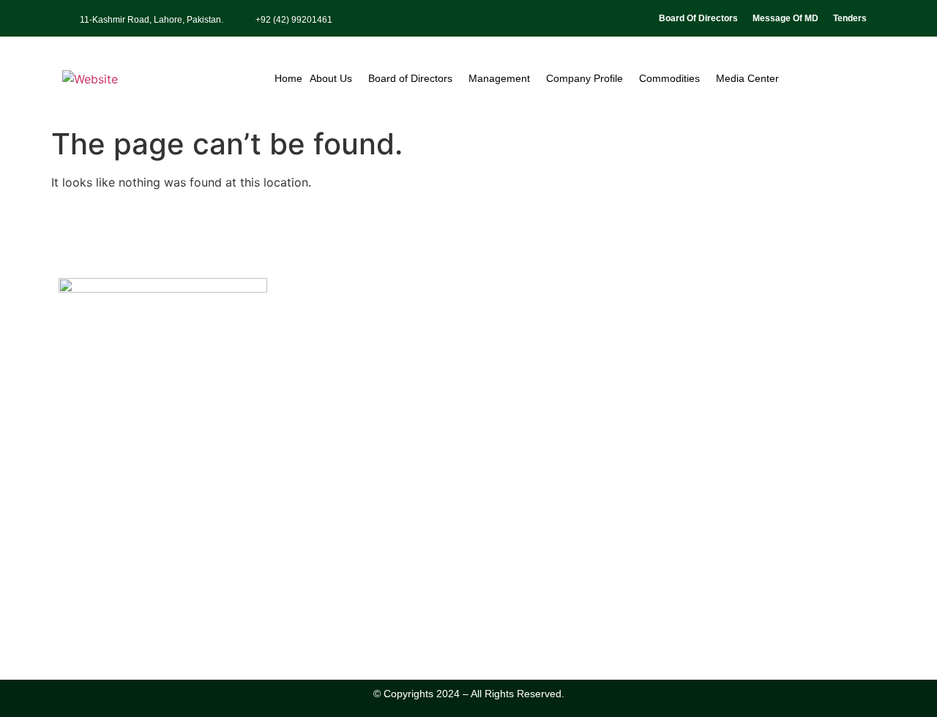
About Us (331, 78)
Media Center (747, 78)
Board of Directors (410, 78)
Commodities (669, 78)
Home (288, 78)
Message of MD (785, 18)
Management (499, 78)
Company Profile (584, 78)
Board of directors (698, 18)
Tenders (850, 18)
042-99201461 (112, 590)
